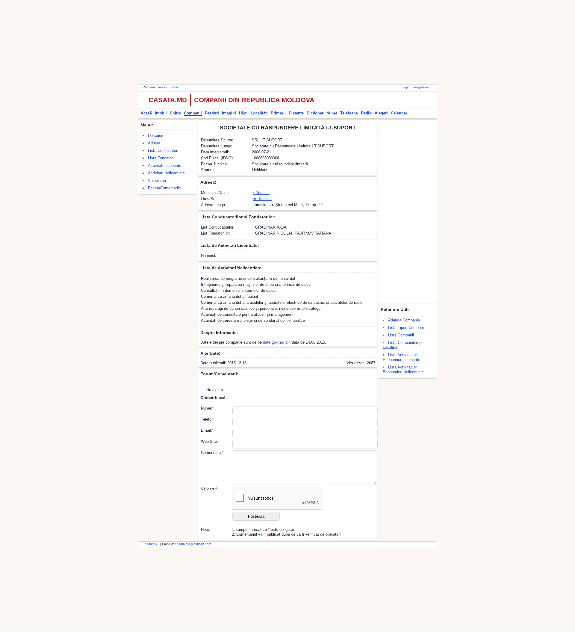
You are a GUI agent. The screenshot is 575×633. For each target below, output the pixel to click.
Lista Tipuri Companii (406, 327)
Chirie (175, 113)
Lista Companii (401, 335)
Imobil (161, 113)
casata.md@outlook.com (193, 544)
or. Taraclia (262, 199)
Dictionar (315, 113)
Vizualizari (157, 180)
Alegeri (381, 113)
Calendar (399, 113)
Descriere (156, 135)
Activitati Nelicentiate (166, 173)
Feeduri (212, 113)
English (175, 87)
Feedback (150, 544)
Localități (259, 113)
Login (405, 87)
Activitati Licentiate (164, 165)
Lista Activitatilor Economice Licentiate (401, 357)
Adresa (154, 143)
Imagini (229, 113)
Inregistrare (420, 87)
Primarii (278, 113)
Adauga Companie (404, 320)
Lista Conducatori (163, 150)
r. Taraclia (261, 193)
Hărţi (243, 113)
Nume (331, 113)
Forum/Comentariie (164, 188)
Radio (366, 113)
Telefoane (349, 113)
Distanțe (296, 113)
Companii (193, 113)
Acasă (146, 113)
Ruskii (162, 87)
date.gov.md (273, 342)
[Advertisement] (287, 42)
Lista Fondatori (161, 158)
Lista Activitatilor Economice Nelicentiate (403, 369)
